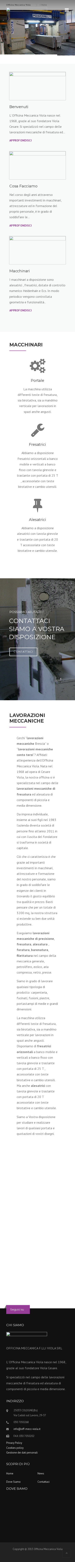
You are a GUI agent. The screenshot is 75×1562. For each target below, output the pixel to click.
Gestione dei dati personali (22, 1452)
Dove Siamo (13, 1482)
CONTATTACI (23, 651)
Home (9, 1473)
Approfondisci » (46, 1278)
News (41, 1473)
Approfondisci (20, 140)
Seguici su (17, 1309)
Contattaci (44, 1482)
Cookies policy (15, 1448)
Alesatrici (37, 519)
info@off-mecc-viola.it (27, 1429)
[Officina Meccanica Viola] (26, 14)
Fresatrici (37, 444)
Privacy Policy (14, 1443)
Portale (37, 380)
